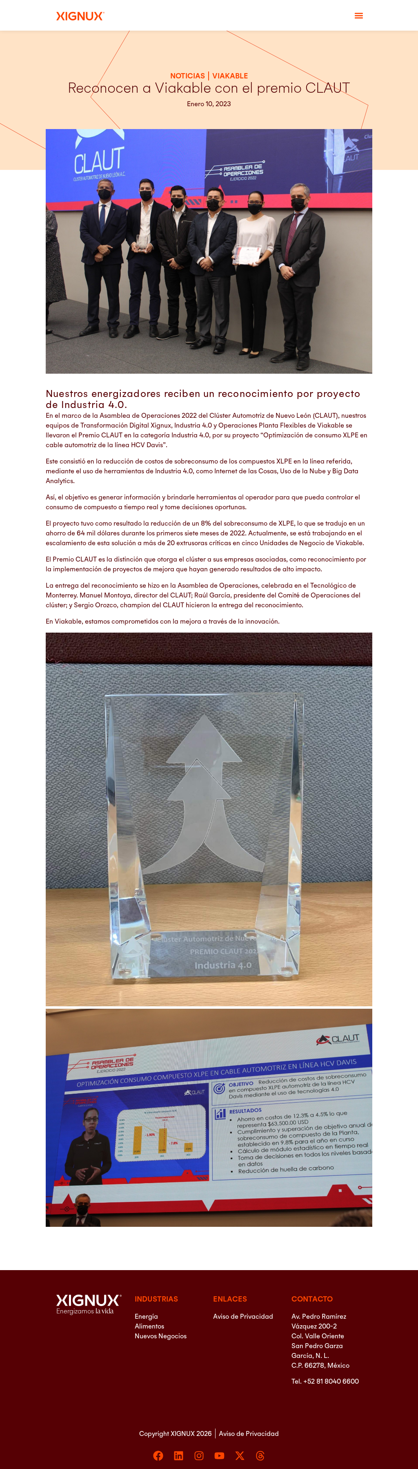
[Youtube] (219, 1456)
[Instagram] (199, 1456)
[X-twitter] (240, 1456)
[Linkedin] (178, 1456)
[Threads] (260, 1456)
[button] (359, 15)
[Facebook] (158, 1456)
